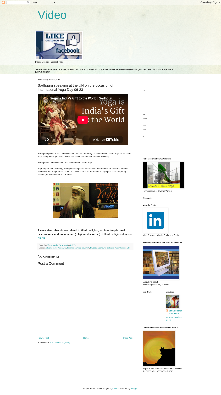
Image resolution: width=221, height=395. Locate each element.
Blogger (134, 389)
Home (86, 338)
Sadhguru (102, 248)
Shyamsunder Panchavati (175, 312)
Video (52, 15)
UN (128, 248)
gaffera (115, 389)
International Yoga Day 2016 (78, 248)
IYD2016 (93, 248)
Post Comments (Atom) (60, 342)
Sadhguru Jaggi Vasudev (116, 248)
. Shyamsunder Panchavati (55, 248)
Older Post (127, 338)
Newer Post (44, 338)
